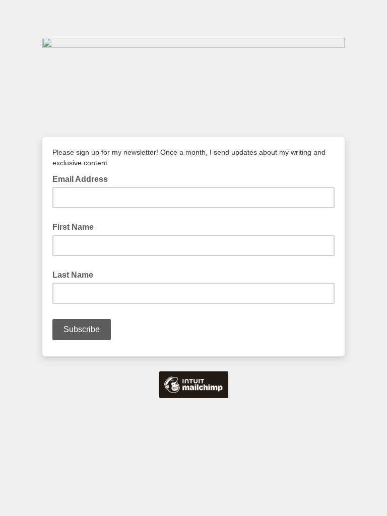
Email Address (83, 178)
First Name (73, 227)
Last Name (72, 275)
